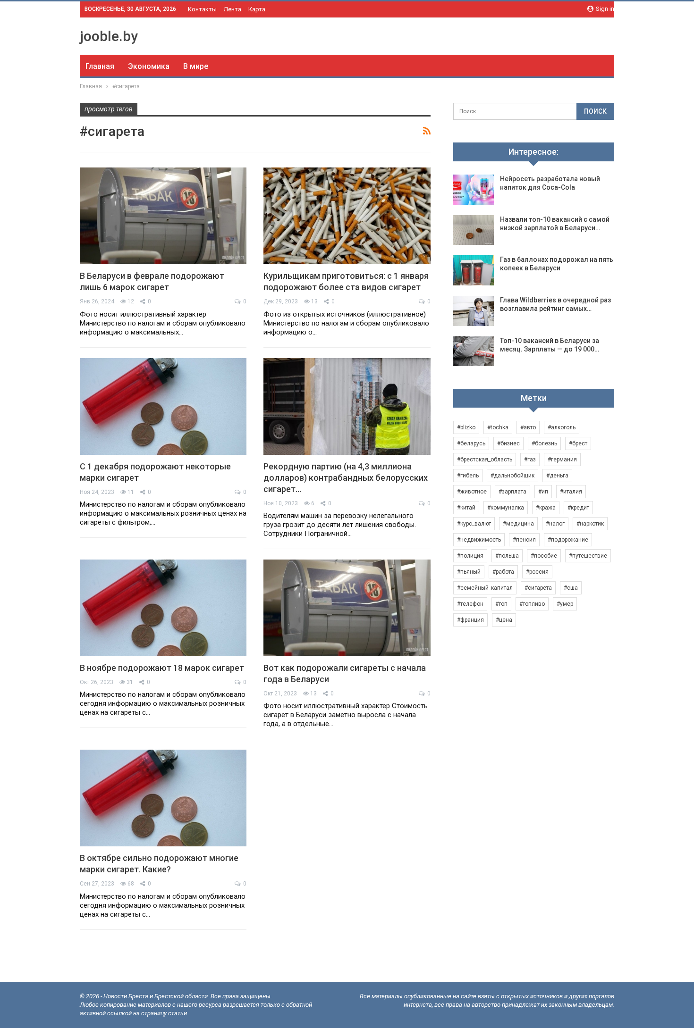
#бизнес (508, 443)
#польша (507, 555)
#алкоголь (562, 427)
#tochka (497, 427)
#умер (565, 604)
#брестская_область (484, 459)
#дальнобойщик (512, 475)
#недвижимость (479, 539)
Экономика (148, 66)
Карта (256, 9)
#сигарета (538, 588)
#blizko (466, 427)
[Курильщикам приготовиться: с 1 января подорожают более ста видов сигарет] (346, 215)
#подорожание (568, 539)
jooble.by (109, 36)
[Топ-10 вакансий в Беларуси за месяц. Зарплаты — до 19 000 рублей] (473, 351)
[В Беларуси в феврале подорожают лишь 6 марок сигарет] (163, 215)
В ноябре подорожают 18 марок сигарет (162, 668)
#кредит (578, 507)
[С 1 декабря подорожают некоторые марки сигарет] (163, 406)
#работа (503, 571)
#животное (472, 491)
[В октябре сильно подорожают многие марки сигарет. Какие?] (163, 798)
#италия (571, 491)
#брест (578, 443)
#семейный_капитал (485, 588)
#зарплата (512, 491)
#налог (555, 523)
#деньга (557, 475)
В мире (195, 66)
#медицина (518, 523)
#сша (571, 588)
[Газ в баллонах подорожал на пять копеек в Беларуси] (473, 270)
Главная (99, 66)
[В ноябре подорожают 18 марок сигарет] (163, 608)
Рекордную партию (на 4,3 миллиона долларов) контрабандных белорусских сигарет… (345, 477)
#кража (546, 507)
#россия (537, 571)
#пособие (544, 555)
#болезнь (544, 443)
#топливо (532, 604)
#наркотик (590, 523)
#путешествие (588, 555)
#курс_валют (474, 523)
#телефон (470, 604)
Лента (232, 9)
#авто (528, 427)
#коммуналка (505, 507)
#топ (501, 604)
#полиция (470, 555)
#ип (543, 491)
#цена (504, 620)
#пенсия (524, 539)
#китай (466, 507)
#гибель (468, 475)
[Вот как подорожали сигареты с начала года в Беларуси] (346, 608)
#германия (562, 459)
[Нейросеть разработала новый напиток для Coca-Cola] (473, 190)
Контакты (202, 9)
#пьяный (469, 571)
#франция (470, 620)
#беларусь (471, 443)
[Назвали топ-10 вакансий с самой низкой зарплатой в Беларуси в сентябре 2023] (473, 230)
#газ (530, 459)
